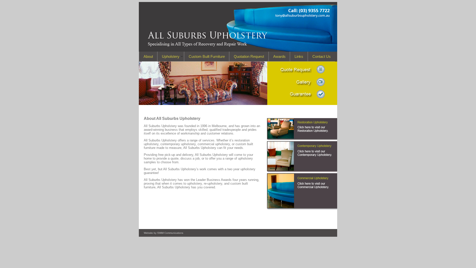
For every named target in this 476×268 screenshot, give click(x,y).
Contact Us (321, 56)
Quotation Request (249, 56)
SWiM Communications (170, 233)
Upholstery (170, 56)
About (148, 56)
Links (299, 56)
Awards (279, 56)
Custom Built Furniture (207, 56)
